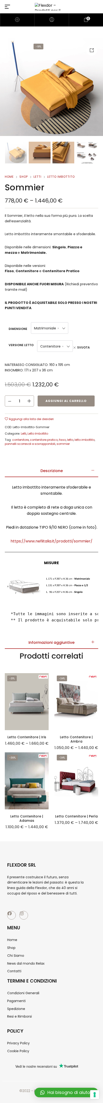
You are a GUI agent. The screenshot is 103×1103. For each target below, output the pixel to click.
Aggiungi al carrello (66, 401)
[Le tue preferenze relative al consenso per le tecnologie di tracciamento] (94, 1094)
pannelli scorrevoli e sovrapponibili (30, 444)
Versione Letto (21, 345)
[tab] (51, 471)
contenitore (20, 440)
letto (70, 440)
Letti (37, 177)
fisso (62, 440)
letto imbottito (84, 440)
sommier (63, 444)
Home (9, 177)
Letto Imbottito (61, 177)
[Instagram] (23, 915)
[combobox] (49, 328)
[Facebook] (11, 915)
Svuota (83, 347)
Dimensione (18, 329)
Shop (23, 177)
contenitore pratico (44, 440)
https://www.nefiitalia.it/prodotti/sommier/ (51, 541)
